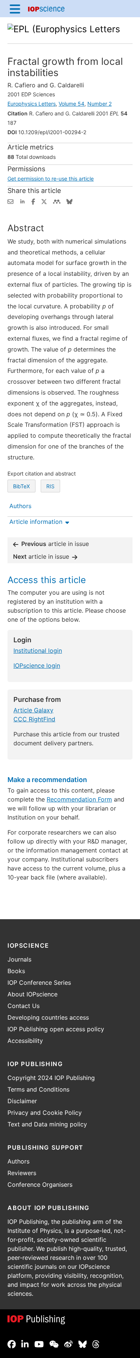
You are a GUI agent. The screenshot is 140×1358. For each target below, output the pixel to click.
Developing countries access (48, 1017)
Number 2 (99, 103)
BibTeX (21, 486)
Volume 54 (71, 103)
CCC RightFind (34, 719)
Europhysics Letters (31, 103)
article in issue (55, 543)
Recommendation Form (79, 799)
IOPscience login (36, 665)
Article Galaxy (33, 710)
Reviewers (21, 1173)
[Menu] (14, 8)
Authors (18, 1161)
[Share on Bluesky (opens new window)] (69, 201)
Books (16, 971)
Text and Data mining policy (47, 1124)
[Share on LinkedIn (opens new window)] (22, 201)
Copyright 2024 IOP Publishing (51, 1077)
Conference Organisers (39, 1184)
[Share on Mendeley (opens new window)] (56, 201)
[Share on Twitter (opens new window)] (44, 201)
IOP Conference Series (39, 982)
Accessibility (25, 1040)
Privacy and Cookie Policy (44, 1112)
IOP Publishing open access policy (55, 1029)
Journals (19, 959)
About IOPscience (32, 994)
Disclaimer (22, 1101)
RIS (50, 486)
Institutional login (37, 650)
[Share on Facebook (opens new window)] (33, 201)
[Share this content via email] (10, 201)
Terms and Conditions (38, 1089)
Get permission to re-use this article (50, 178)
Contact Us (23, 1006)
